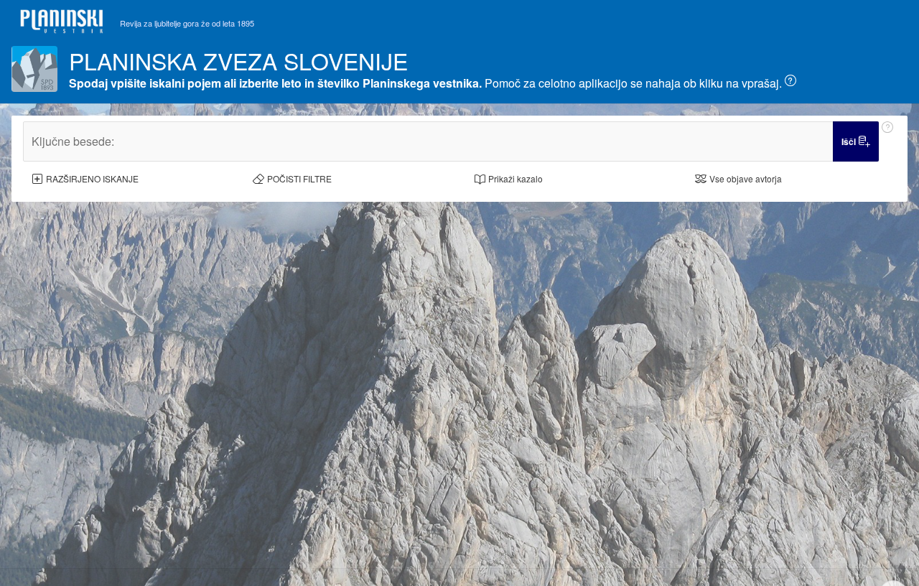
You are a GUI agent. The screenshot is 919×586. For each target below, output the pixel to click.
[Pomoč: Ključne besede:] (887, 141)
